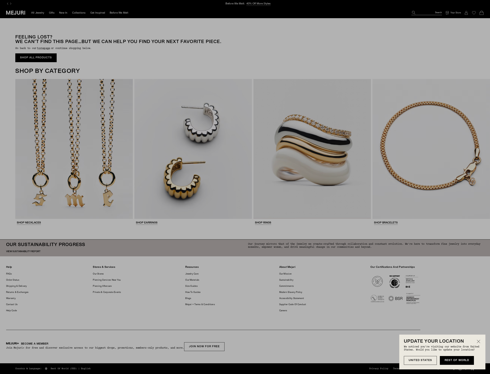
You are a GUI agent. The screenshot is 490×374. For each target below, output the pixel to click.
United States (420, 360)
